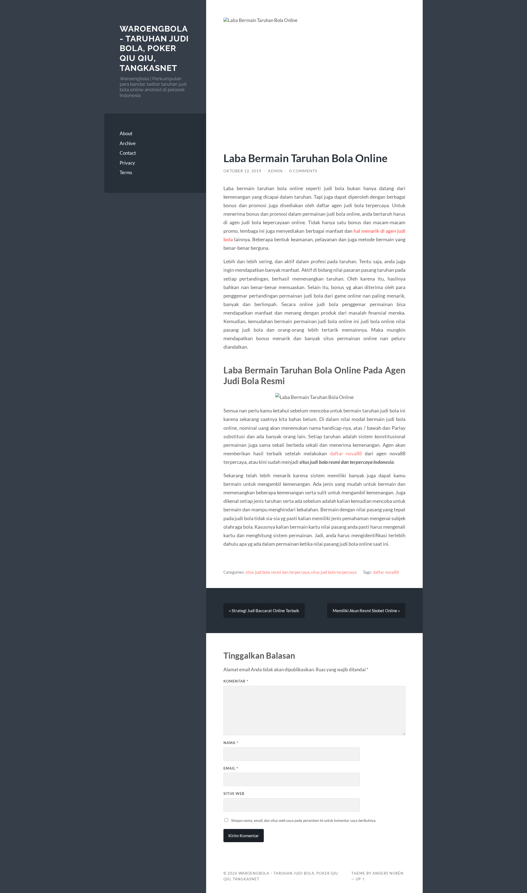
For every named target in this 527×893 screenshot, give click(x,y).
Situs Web (233, 793)
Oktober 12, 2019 (242, 171)
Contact (128, 153)
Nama (230, 743)
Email (230, 768)
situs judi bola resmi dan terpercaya (277, 572)
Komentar (235, 681)
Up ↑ (360, 879)
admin (275, 171)
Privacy (127, 163)
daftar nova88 (346, 453)
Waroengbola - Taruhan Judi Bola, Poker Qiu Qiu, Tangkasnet (154, 48)
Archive (128, 143)
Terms (126, 172)
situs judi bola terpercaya (334, 572)
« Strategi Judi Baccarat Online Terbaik (264, 610)
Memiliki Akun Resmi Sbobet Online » (366, 610)
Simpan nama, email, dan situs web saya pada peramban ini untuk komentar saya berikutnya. (303, 820)
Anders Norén (387, 873)
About (126, 133)
